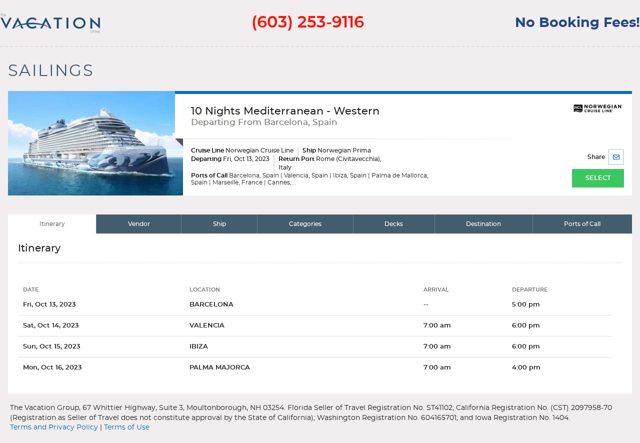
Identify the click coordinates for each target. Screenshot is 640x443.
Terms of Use (127, 427)
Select (598, 178)
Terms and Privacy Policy (54, 427)
